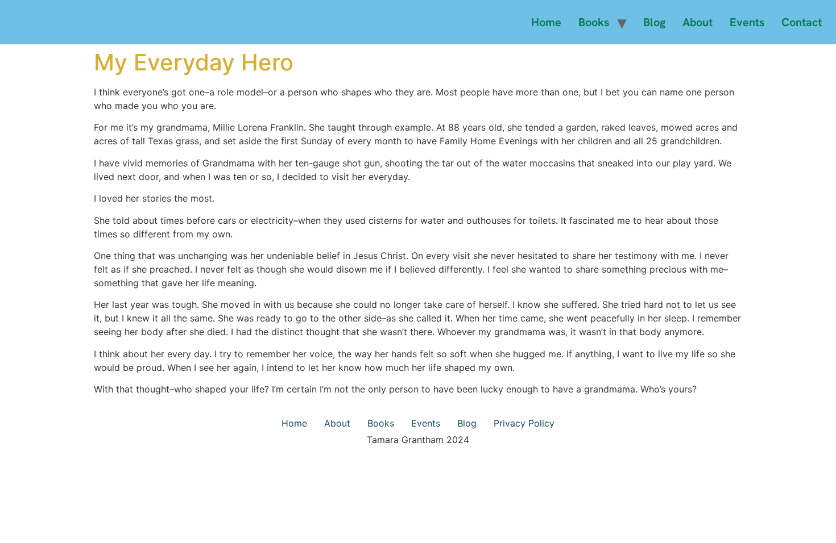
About (697, 22)
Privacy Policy (524, 423)
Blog (654, 22)
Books (593, 22)
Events (747, 22)
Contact (801, 22)
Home (546, 22)
